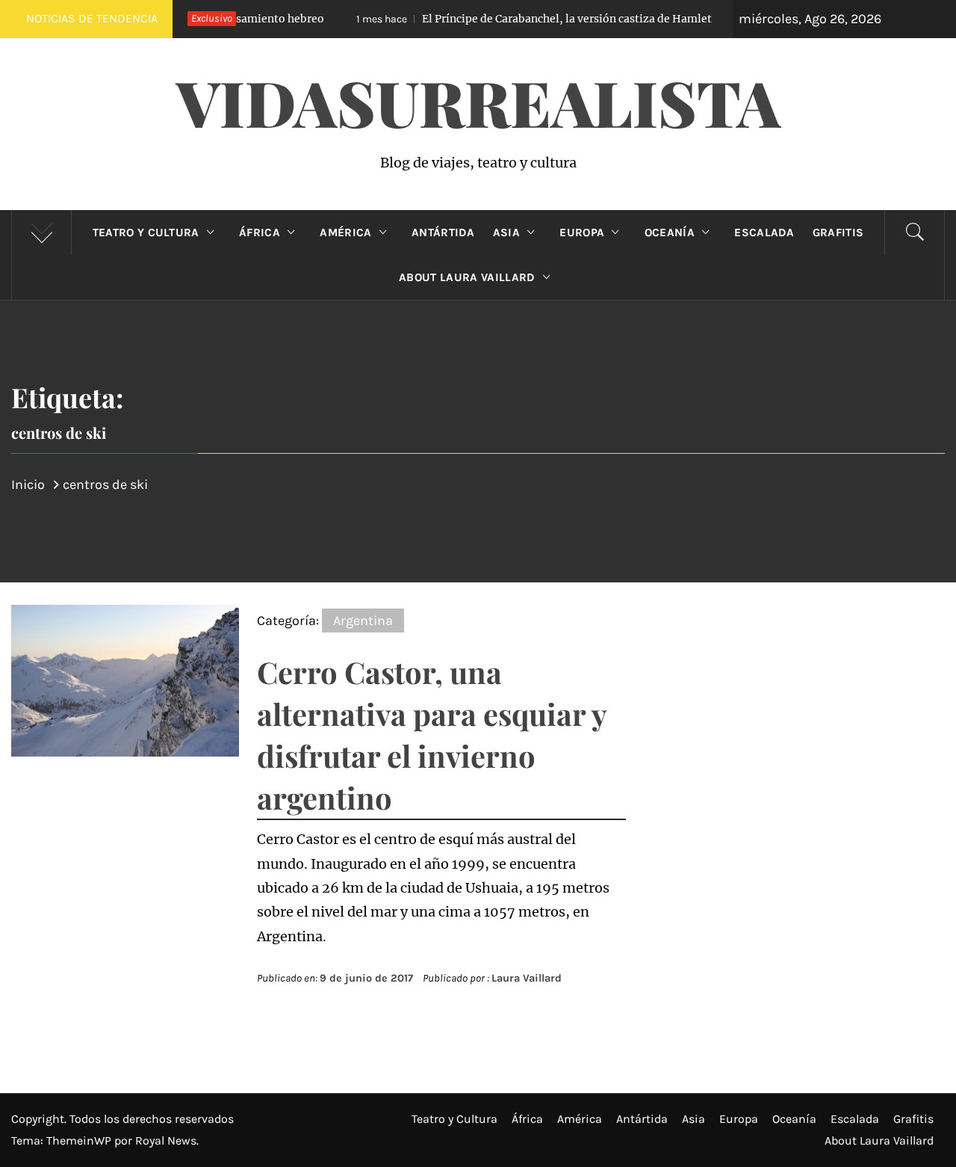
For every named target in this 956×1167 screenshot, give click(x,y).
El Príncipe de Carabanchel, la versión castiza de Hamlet (511, 18)
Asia (506, 232)
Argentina (363, 620)
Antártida (443, 232)
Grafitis (838, 232)
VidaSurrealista (478, 102)
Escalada (764, 232)
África (259, 232)
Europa (581, 232)
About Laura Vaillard (467, 277)
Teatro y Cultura (146, 232)
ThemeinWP (80, 1140)
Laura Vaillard (526, 978)
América (345, 232)
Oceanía (670, 232)
